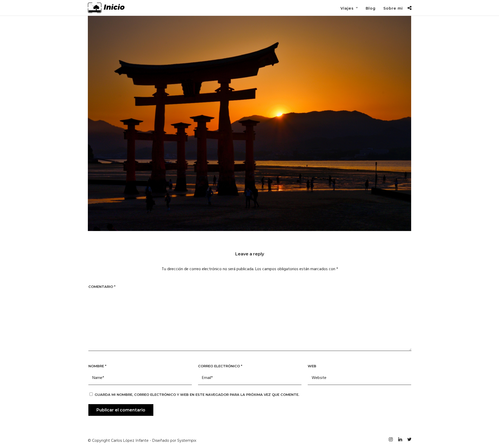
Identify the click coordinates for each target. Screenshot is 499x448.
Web (312, 366)
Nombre (97, 366)
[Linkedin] (400, 439)
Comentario (101, 286)
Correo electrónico (220, 366)
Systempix (186, 440)
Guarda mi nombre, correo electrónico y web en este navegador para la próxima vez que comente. (197, 394)
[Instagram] (391, 439)
